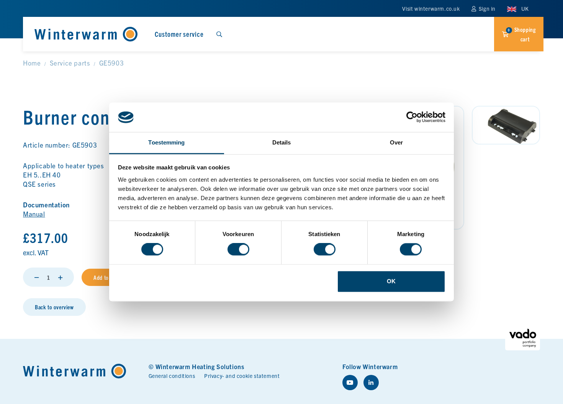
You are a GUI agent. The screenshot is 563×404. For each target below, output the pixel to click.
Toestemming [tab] (166, 142)
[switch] (238, 249)
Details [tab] (281, 142)
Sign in (486, 8)
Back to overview (54, 306)
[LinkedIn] (371, 382)
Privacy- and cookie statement (242, 375)
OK (391, 281)
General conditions (172, 375)
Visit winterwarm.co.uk (431, 8)
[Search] (219, 34)
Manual (34, 214)
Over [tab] (396, 142)
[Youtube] (350, 382)
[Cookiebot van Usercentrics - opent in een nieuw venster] (411, 117)
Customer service (179, 34)
